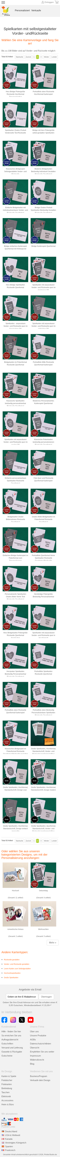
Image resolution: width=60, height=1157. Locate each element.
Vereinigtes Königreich (15, 1142)
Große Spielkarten (11, 978)
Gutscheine (6, 1055)
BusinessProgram (38, 1076)
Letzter (54, 57)
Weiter (46, 57)
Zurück (28, 57)
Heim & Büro (7, 1104)
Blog (32, 1064)
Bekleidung (6, 1088)
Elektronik (6, 1096)
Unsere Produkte (38, 1035)
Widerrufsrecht (37, 1059)
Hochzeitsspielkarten (12, 973)
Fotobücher (6, 1080)
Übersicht (34, 1047)
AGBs (33, 1039)
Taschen (5, 1092)
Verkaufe (36, 10)
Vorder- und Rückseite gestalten (16, 964)
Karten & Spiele (8, 1076)
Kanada (8, 1139)
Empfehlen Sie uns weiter (42, 1051)
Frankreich (10, 1150)
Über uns (34, 1031)
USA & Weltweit (12, 1135)
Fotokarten (6, 1084)
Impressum (35, 1055)
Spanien (9, 1146)
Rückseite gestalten (12, 960)
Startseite (19, 57)
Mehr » (52, 942)
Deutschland (11, 1131)
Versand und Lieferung (12, 1047)
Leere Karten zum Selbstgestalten (17, 969)
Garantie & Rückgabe (11, 1051)
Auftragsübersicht (9, 1039)
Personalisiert (22, 10)
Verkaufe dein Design (40, 1080)
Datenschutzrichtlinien (40, 1043)
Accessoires (7, 1100)
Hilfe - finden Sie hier (11, 1031)
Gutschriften (7, 1043)
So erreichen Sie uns (11, 1035)
